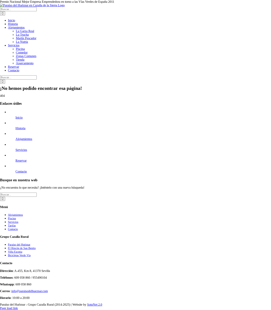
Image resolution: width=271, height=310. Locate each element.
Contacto (21, 171)
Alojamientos (23, 139)
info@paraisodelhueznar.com (29, 291)
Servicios (21, 150)
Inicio (19, 117)
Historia (20, 128)
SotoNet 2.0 (94, 304)
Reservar (21, 160)
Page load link (9, 308)
